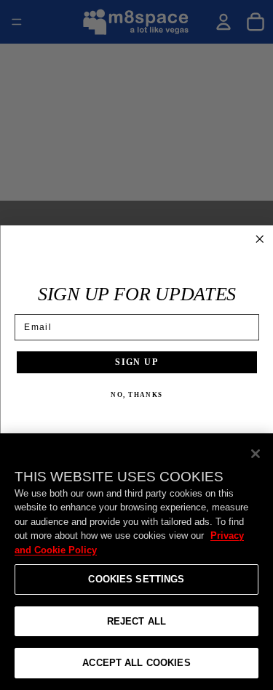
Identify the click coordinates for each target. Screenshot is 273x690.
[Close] (256, 454)
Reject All (136, 621)
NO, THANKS (136, 395)
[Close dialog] (259, 238)
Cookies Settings (136, 579)
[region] (136, 561)
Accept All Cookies (136, 662)
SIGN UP (136, 361)
